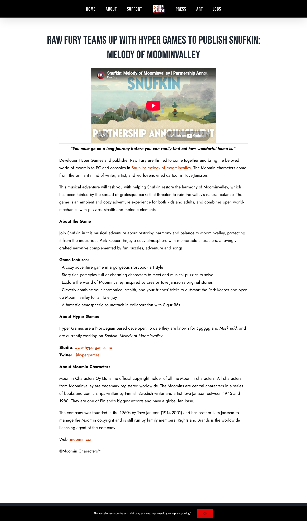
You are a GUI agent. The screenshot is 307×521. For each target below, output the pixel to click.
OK (205, 513)
